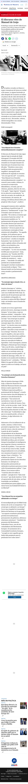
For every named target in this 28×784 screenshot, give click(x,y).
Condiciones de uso (23, 773)
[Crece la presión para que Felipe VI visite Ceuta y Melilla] (23, 721)
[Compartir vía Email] (16, 39)
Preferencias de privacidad (15, 778)
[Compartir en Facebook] (2, 39)
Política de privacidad (12, 773)
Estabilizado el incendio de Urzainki (11, 15)
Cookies (2, 776)
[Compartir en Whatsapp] (9, 39)
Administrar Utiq (4, 778)
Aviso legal (3, 773)
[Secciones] (1, 5)
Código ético (9, 776)
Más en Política (8, 700)
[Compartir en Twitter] (6, 39)
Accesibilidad (16, 776)
